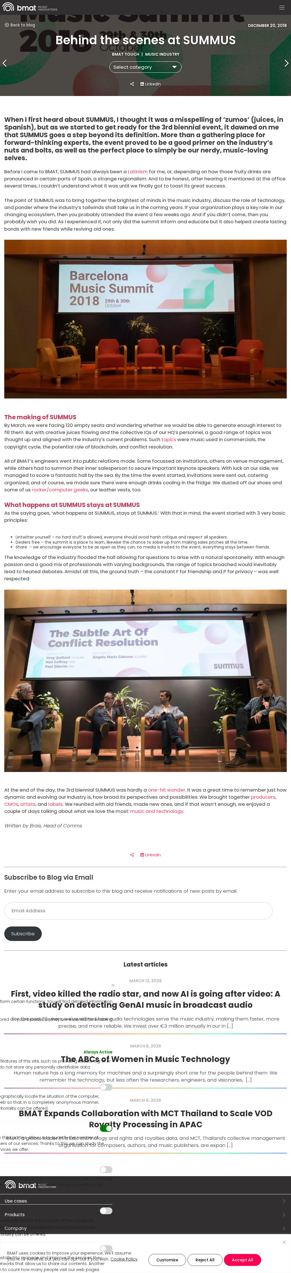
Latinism (138, 171)
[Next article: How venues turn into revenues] (286, 63)
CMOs (11, 804)
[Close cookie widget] (284, 1242)
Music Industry (162, 54)
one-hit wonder (166, 789)
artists (28, 804)
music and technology (156, 811)
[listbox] (145, 67)
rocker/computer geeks (60, 489)
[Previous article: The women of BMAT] (5, 63)
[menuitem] (29, 10)
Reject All (205, 1260)
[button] (282, 8)
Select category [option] (132, 67)
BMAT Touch (126, 54)
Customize (167, 1260)
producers (263, 797)
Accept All (242, 1260)
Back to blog (22, 25)
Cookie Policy (124, 1259)
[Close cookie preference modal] (113, 985)
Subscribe (23, 933)
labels (55, 804)
